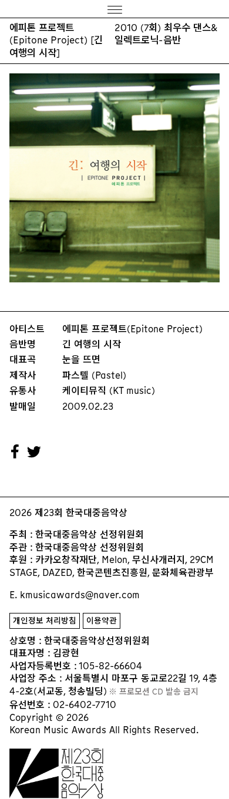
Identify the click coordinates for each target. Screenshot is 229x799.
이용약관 (101, 620)
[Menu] (114, 9)
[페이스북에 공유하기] (15, 452)
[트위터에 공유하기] (34, 452)
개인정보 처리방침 (44, 620)
